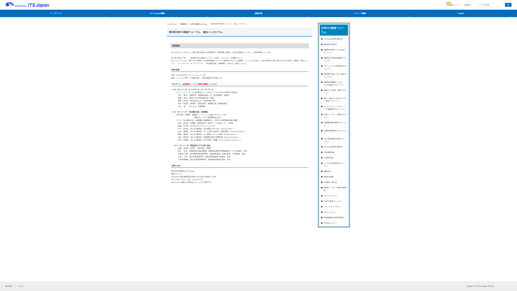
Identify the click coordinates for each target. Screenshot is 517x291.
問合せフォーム (194, 182)
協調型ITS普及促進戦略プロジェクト (335, 59)
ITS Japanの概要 (157, 13)
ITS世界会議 (328, 158)
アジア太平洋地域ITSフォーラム (335, 164)
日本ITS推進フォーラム (333, 201)
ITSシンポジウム (330, 196)
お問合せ (467, 5)
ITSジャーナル (329, 212)
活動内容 (258, 13)
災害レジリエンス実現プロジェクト (335, 115)
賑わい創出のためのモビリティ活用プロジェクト (335, 99)
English (461, 13)
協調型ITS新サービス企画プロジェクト (335, 51)
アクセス (20, 286)
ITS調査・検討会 (330, 182)
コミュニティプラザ (332, 207)
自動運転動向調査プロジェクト (335, 124)
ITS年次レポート (330, 223)
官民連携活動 (329, 152)
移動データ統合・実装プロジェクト (335, 91)
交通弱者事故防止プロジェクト (335, 132)
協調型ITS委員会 (330, 44)
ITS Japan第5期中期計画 (333, 39)
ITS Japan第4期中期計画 (333, 147)
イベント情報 (360, 13)
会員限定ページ (452, 5)
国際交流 (327, 171)
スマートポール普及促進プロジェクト (335, 67)
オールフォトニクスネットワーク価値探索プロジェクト (335, 107)
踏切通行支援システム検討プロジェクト (335, 75)
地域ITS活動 (328, 177)
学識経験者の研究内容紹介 (334, 217)
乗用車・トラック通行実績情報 (335, 189)
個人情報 (8, 286)
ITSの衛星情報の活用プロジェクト (335, 140)
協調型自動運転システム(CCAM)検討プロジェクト (334, 83)
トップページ (56, 13)
